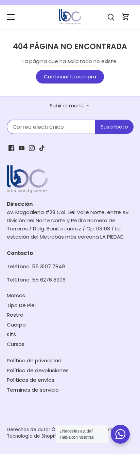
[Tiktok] (42, 147)
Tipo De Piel (21, 305)
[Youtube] (21, 147)
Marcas (16, 295)
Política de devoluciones (38, 370)
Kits (11, 334)
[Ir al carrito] (126, 16)
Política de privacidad (34, 360)
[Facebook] (11, 147)
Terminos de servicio (33, 389)
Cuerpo (16, 324)
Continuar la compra (70, 76)
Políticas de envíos (30, 379)
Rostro (15, 314)
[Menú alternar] (11, 17)
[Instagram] (32, 147)
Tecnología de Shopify (33, 436)
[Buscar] (110, 16)
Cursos (15, 344)
